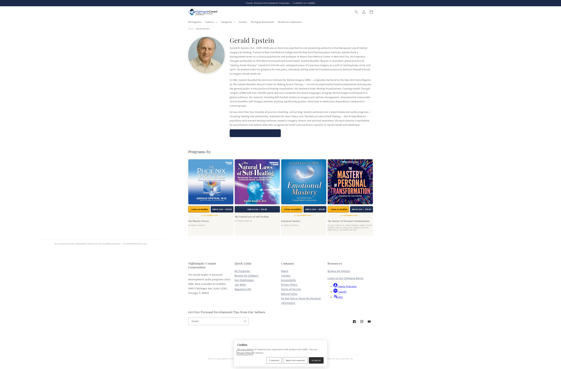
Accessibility (288, 280)
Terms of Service (291, 289)
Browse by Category (246, 275)
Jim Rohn (240, 284)
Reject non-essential (295, 360)
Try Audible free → (212, 215)
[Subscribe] (245, 321)
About (284, 271)
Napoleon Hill (243, 289)
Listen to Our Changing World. (345, 278)
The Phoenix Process (198, 221)
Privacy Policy (289, 284)
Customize (274, 360)
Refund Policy (289, 293)
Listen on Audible (199, 209)
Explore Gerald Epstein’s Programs (255, 133)
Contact (285, 275)
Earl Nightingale (244, 280)
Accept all (316, 360)
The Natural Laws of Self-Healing (252, 216)
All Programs (242, 271)
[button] (211, 22)
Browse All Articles (339, 271)
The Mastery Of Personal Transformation (349, 221)
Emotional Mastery (290, 221)
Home (191, 28)
